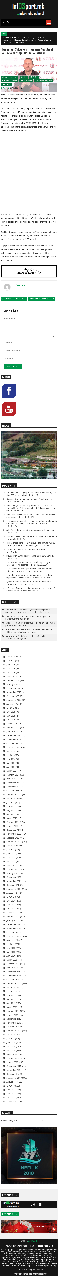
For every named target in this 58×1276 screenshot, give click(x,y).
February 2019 (13, 1011)
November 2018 (13, 1022)
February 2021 (13, 916)
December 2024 (13, 735)
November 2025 (13, 692)
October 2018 (12, 1026)
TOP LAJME (6, 84)
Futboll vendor (26, 81)
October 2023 (12, 790)
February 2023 (13, 822)
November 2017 (13, 1070)
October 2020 (12, 932)
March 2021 (11, 912)
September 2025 (14, 700)
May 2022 (10, 857)
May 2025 (10, 715)
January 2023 (12, 826)
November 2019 (13, 975)
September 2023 (14, 794)
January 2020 (12, 967)
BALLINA (24, 77)
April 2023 (10, 814)
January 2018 (12, 1062)
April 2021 (10, 908)
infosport (5, 88)
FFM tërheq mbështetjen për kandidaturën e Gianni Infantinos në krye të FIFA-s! (29, 570)
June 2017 (10, 1089)
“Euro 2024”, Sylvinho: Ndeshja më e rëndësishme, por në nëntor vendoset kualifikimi (27, 610)
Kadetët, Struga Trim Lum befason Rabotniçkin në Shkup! (29, 500)
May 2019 (10, 999)
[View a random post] (4, 22)
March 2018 (11, 1054)
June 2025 (10, 711)
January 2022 (12, 873)
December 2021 (13, 877)
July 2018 (10, 1038)
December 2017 (13, 1066)
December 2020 (13, 924)
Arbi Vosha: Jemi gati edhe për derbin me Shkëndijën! (30, 530)
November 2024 (13, 739)
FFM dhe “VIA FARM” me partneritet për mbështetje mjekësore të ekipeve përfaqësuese (30, 576)
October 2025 (12, 696)
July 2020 (10, 944)
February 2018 (13, 1058)
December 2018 (13, 1018)
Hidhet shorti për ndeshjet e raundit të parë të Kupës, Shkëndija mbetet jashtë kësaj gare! (30, 544)
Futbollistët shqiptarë (43, 81)
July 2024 (10, 755)
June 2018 (10, 1042)
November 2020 (13, 928)
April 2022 (10, 861)
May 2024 (10, 763)
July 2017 (10, 1085)
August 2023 (12, 798)
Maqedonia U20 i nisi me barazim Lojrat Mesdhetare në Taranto (31, 537)
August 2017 (12, 1081)
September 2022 (14, 841)
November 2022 (13, 833)
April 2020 (10, 956)
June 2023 (10, 806)
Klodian (9, 616)
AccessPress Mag (45, 1246)
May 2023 (10, 810)
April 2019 (10, 1003)
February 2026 (13, 680)
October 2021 (12, 885)
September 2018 (14, 1030)
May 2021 (10, 904)
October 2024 (12, 743)
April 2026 (10, 672)
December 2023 (13, 782)
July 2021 (10, 896)
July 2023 (10, 802)
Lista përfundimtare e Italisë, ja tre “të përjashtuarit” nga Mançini (28, 617)
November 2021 (13, 881)
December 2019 (13, 971)
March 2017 (11, 1101)
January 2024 (12, 778)
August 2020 (12, 940)
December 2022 (13, 830)
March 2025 (11, 723)
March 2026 (11, 676)
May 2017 (10, 1093)
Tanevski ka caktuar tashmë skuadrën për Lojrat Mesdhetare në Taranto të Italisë (28, 563)
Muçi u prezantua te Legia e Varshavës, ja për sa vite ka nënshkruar (30, 624)
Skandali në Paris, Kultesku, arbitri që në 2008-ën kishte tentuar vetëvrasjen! (28, 630)
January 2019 (12, 1015)
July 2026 (10, 660)
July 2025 (10, 708)
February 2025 (13, 727)
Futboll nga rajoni (29, 37)
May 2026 (10, 668)
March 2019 (11, 1007)
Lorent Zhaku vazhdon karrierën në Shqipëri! (26, 549)
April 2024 (10, 767)
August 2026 (12, 656)
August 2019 (12, 987)
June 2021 (10, 900)
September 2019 (14, 983)
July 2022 (10, 849)
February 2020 (13, 963)
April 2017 (10, 1097)
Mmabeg (9, 636)
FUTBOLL (15, 37)
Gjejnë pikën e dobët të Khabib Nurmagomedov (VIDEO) (25, 637)
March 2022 (11, 865)
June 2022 (10, 853)
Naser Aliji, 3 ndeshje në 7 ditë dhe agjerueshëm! (42, 298)
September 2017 (14, 1078)
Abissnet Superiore (9, 77)
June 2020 (10, 948)
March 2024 (11, 771)
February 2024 (13, 774)
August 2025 (12, 704)
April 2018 (10, 1050)
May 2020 (10, 952)
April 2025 (10, 719)
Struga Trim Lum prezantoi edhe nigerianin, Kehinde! (30, 555)
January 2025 (12, 731)
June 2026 (10, 664)
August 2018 (12, 1034)
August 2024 (12, 751)
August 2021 (12, 893)
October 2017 (12, 1074)
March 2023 (11, 818)
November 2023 (13, 786)
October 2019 (12, 979)
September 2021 (14, 889)
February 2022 (13, 869)
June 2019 (10, 995)
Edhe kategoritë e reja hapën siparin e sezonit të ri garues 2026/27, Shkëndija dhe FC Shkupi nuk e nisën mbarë (30, 508)
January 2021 (12, 920)
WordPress (22, 1246)
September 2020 (14, 936)
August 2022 (12, 845)
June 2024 (10, 759)
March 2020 (11, 959)
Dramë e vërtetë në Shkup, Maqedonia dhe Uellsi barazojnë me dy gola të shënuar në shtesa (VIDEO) (16, 298)
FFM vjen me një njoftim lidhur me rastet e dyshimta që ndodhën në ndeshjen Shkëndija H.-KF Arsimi (31, 522)
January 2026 (12, 684)
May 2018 (10, 1046)
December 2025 (13, 688)
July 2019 (10, 991)
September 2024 (14, 747)
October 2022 (12, 837)
